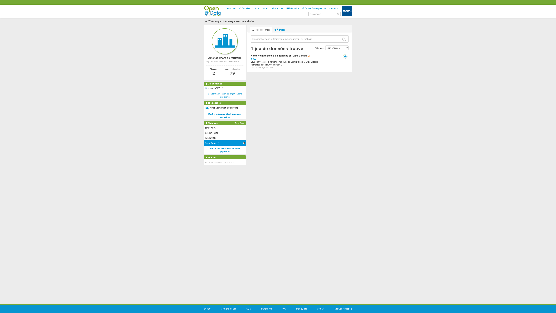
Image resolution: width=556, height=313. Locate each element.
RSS (208, 308)
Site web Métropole (343, 308)
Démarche (294, 8)
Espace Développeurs (314, 8)
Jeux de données (262, 29)
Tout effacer (239, 123)
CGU (248, 308)
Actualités (278, 8)
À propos (280, 29)
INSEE (253, 59)
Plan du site (301, 308)
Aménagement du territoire (239, 21)
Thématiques (216, 21)
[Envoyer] (344, 39)
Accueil (232, 8)
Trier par (319, 48)
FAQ (284, 308)
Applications (262, 8)
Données (245, 8)
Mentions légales (228, 308)
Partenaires (266, 308)
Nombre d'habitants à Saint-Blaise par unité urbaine (279, 55)
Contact (335, 8)
